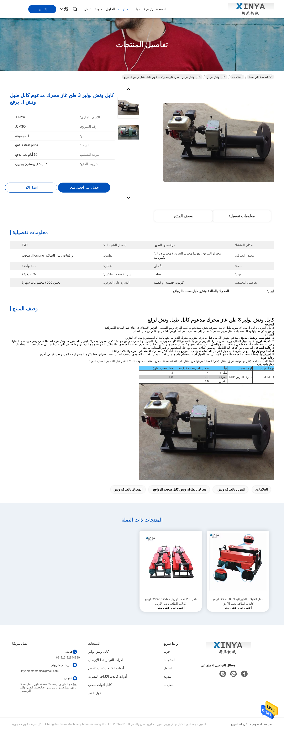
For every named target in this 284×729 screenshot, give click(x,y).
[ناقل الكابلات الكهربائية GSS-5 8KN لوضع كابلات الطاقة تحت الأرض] (238, 563)
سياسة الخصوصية (261, 724)
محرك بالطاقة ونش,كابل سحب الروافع (180, 489)
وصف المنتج (183, 216)
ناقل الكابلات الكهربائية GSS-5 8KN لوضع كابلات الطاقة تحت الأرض (237, 601)
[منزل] (228, 653)
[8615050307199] (233, 673)
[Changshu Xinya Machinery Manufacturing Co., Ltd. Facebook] (244, 673)
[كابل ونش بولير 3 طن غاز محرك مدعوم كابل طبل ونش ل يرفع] (218, 142)
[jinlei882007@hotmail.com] (222, 673)
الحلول (110, 9)
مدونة (98, 9)
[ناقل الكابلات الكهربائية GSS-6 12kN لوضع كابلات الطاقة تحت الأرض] (170, 563)
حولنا (137, 9)
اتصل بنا (85, 9)
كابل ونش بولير (216, 77)
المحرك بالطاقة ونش (128, 489)
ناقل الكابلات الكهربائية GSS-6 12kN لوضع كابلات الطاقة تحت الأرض (171, 601)
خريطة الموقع (239, 724)
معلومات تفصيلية (241, 216)
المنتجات (124, 9)
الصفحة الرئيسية (155, 9)
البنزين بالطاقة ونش (231, 489)
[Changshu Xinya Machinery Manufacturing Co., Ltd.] (251, 9)
